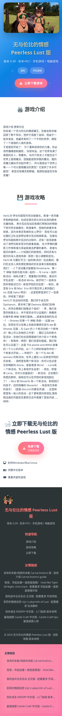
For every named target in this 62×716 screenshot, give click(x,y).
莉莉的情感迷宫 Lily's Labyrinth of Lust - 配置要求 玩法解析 (32, 688)
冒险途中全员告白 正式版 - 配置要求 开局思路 (31, 596)
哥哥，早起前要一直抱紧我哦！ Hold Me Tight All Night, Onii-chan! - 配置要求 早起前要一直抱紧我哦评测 (31, 586)
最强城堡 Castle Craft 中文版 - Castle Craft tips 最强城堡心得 (32, 706)
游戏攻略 (31, 547)
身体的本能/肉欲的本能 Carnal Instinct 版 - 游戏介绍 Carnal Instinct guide (32, 661)
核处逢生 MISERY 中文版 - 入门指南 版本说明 (31, 611)
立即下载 (31, 553)
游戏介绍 (31, 541)
